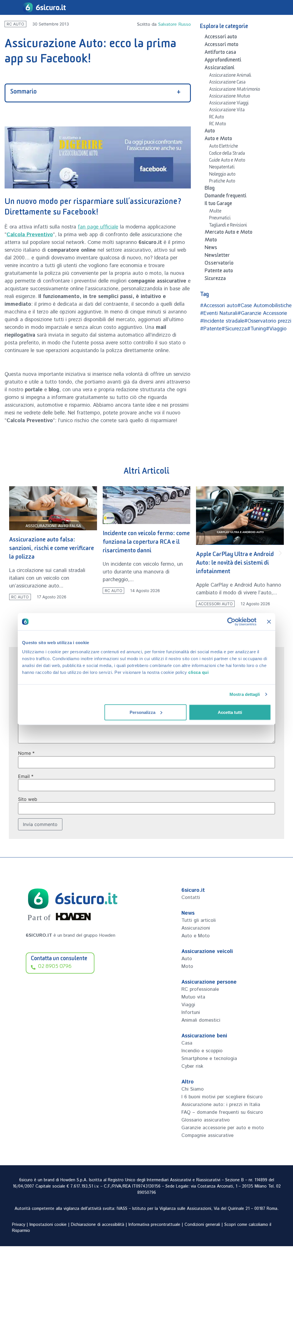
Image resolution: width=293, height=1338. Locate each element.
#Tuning (256, 329)
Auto (210, 131)
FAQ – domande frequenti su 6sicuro (222, 1112)
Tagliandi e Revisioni (228, 226)
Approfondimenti (223, 60)
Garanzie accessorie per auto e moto (222, 1127)
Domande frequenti (225, 196)
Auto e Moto (218, 139)
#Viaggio (276, 329)
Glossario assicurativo (205, 1120)
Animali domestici (200, 1020)
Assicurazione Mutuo (229, 97)
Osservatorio (219, 264)
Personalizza (142, 712)
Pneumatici (220, 219)
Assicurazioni (219, 68)
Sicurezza (215, 279)
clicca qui (198, 672)
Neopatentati (222, 168)
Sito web (27, 799)
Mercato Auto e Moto (228, 233)
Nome (26, 753)
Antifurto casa (220, 53)
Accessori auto (221, 37)
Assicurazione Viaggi (229, 104)
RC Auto (15, 24)
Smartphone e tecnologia (209, 1058)
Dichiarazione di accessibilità (97, 1225)
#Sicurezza (234, 329)
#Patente (210, 329)
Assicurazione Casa (227, 83)
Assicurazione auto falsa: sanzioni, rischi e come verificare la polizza (51, 549)
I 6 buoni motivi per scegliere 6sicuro (222, 1096)
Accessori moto (221, 45)
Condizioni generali (202, 1225)
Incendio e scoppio (202, 1050)
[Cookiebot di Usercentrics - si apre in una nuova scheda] (231, 622)
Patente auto (219, 271)
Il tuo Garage (218, 204)
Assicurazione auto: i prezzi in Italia (220, 1104)
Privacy (18, 1225)
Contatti (190, 897)
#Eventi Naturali (218, 313)
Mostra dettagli (244, 694)
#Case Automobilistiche (264, 305)
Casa (186, 1043)
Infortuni (190, 1012)
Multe (215, 212)
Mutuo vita (193, 997)
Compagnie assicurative (207, 1135)
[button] (12, 553)
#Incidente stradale (222, 321)
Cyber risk (192, 1066)
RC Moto (217, 124)
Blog (210, 189)
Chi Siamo (192, 1089)
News (211, 248)
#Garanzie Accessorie (262, 313)
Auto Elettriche (223, 147)
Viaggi (188, 1004)
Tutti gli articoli (198, 920)
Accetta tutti (230, 712)
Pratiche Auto (222, 182)
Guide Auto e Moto (227, 161)
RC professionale (200, 989)
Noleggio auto (222, 175)
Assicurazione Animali (230, 76)
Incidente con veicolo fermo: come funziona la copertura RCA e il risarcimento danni (146, 543)
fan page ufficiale (98, 227)
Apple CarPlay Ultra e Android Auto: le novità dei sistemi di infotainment (235, 563)
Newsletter (217, 256)
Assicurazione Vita (227, 110)
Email (25, 776)
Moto (211, 240)
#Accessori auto (218, 305)
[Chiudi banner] (269, 622)
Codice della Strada (227, 154)
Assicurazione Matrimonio (234, 90)
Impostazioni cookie (48, 1225)
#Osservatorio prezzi (267, 321)
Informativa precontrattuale (154, 1225)
